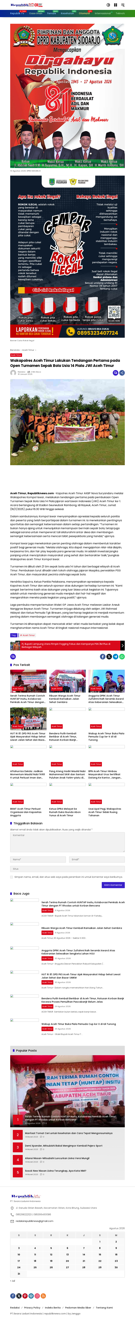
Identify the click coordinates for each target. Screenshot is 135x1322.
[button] (108, 5)
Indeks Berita (53, 1307)
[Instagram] (37, 1296)
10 (19, 1254)
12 (51, 1254)
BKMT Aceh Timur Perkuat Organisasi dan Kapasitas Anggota (25, 812)
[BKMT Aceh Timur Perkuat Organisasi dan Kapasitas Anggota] (28, 794)
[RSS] (43, 1296)
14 (84, 1254)
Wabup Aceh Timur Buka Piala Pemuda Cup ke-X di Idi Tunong (106, 737)
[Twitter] (109, 656)
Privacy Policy (32, 1307)
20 (67, 1261)
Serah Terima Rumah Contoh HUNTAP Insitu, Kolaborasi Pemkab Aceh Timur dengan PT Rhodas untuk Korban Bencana (27, 699)
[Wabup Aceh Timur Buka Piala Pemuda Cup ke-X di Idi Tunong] (106, 718)
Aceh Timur (16, 355)
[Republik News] (26, 4)
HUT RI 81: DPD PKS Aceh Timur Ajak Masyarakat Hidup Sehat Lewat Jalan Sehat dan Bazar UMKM (28, 737)
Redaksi (21, 372)
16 (116, 1254)
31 (19, 1273)
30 (116, 1267)
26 (51, 1267)
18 (35, 1261)
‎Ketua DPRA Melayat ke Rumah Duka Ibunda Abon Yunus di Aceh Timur (65, 812)
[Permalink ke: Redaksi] (14, 373)
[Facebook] (103, 656)
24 (18, 1267)
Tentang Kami (104, 1307)
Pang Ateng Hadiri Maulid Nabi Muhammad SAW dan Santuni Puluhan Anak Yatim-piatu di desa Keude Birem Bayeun (67, 774)
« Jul (12, 1280)
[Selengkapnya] (67, 1196)
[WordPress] (31, 1296)
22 (99, 1261)
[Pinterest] (25, 1296)
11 (35, 1254)
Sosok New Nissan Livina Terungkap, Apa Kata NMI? (55, 1170)
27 (67, 1267)
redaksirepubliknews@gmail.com (34, 1221)
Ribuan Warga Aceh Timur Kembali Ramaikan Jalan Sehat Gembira (65, 699)
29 (99, 1267)
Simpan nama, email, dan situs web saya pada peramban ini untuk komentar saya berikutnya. (68, 877)
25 (35, 1267)
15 (100, 1254)
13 (67, 1254)
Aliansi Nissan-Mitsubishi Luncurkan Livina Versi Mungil (57, 1158)
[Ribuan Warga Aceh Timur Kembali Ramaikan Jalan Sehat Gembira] (67, 681)
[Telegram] (115, 656)
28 (83, 1267)
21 (84, 1261)
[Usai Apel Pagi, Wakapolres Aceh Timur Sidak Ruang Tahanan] (106, 794)
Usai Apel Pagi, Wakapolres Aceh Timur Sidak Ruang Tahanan (104, 812)
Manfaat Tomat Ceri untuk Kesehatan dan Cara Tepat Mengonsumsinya (68, 1133)
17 (19, 1261)
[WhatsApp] (122, 656)
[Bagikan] (122, 373)
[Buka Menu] (116, 5)
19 (51, 1261)
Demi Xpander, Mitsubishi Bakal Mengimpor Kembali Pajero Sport (63, 1145)
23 (116, 1261)
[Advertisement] (67, 478)
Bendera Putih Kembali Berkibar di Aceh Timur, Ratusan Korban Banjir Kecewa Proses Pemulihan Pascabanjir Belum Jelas (65, 737)
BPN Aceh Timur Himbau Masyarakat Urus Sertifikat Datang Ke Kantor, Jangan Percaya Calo (104, 774)
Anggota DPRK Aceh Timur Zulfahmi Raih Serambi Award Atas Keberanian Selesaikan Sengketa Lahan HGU (106, 699)
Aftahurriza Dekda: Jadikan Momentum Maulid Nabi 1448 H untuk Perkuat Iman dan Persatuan (27, 774)
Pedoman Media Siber (78, 1307)
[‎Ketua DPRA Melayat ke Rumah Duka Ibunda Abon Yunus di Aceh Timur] (67, 794)
